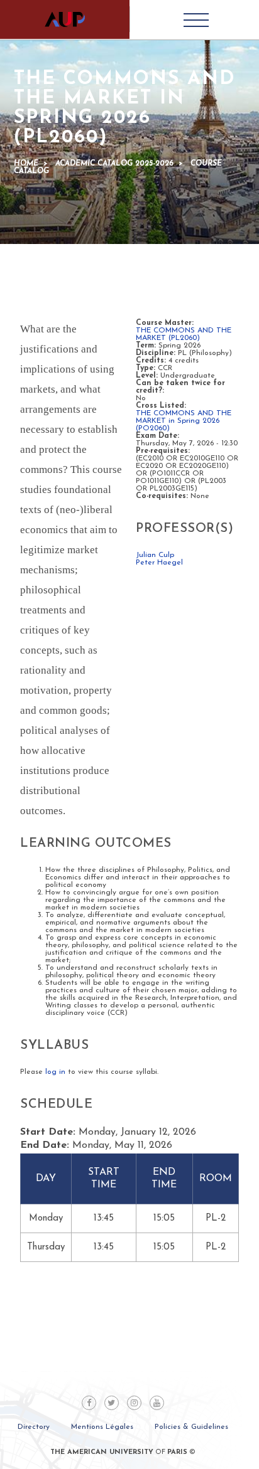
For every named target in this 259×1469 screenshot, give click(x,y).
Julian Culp (155, 555)
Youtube (157, 1403)
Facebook (89, 1403)
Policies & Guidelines (191, 1427)
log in (55, 1072)
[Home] (65, 19)
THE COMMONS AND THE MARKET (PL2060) (183, 334)
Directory (34, 1427)
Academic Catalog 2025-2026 (114, 163)
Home (26, 163)
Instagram (134, 1403)
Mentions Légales (102, 1427)
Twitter (111, 1403)
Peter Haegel (159, 562)
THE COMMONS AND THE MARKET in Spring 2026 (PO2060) (183, 421)
